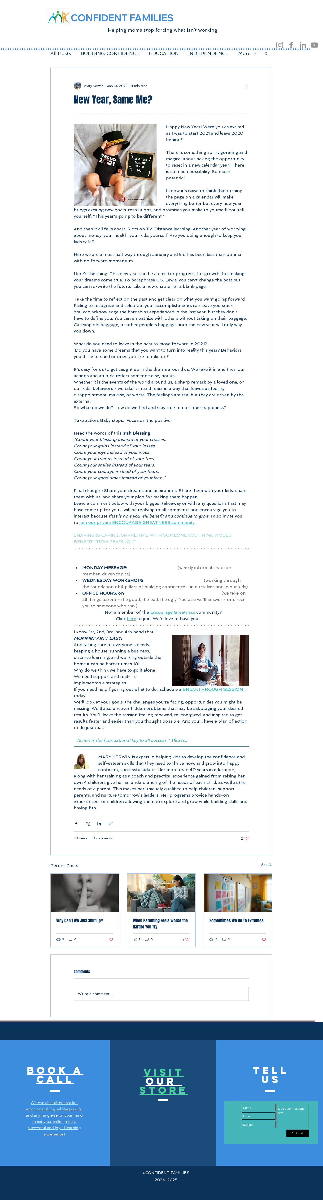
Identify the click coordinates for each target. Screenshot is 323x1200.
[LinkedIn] (302, 45)
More (244, 53)
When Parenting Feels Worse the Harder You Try (160, 924)
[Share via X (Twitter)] (87, 823)
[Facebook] (291, 45)
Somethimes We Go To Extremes (237, 921)
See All (266, 865)
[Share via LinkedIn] (99, 823)
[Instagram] (279, 45)
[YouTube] (314, 45)
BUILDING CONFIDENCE (110, 53)
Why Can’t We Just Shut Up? (79, 921)
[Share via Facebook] (76, 823)
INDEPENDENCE (208, 53)
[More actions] (246, 86)
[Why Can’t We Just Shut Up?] (85, 893)
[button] (266, 53)
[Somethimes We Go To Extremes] (238, 893)
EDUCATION (164, 53)
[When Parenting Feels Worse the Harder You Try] (161, 893)
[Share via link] (111, 823)
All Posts (60, 53)
